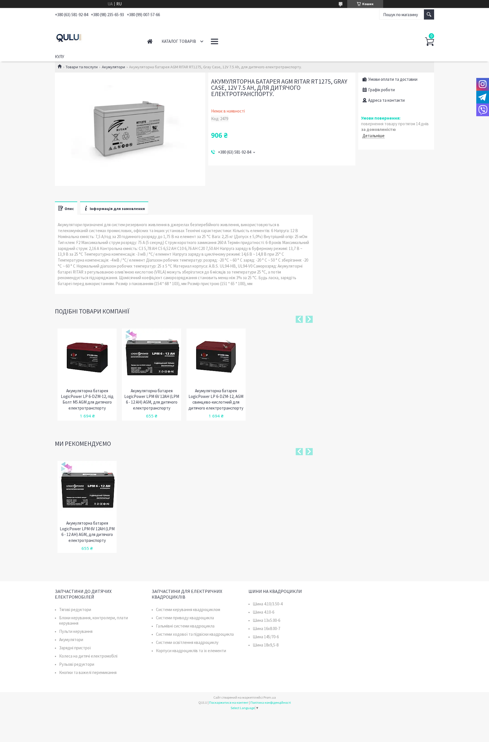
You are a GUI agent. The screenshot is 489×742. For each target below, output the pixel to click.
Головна (150, 41)
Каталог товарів (179, 41)
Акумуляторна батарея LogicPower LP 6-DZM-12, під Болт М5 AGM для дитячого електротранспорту (87, 399)
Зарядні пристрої (75, 647)
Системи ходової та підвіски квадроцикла (195, 634)
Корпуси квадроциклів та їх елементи (191, 650)
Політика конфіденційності (270, 702)
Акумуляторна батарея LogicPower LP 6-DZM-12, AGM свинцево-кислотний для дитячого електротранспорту (215, 399)
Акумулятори (113, 66)
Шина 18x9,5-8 (265, 645)
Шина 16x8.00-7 (266, 628)
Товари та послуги (82, 66)
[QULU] (94, 36)
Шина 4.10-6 (263, 612)
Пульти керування (76, 631)
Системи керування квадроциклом (188, 609)
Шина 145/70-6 (266, 636)
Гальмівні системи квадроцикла (185, 626)
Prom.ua (269, 697)
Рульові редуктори (76, 664)
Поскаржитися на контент (228, 702)
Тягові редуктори (75, 609)
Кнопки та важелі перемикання (88, 672)
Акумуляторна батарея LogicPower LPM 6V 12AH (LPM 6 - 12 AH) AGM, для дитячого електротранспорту (151, 399)
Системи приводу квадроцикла (185, 617)
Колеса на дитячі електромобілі (88, 656)
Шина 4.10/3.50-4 (267, 604)
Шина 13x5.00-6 (266, 620)
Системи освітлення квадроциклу (187, 642)
